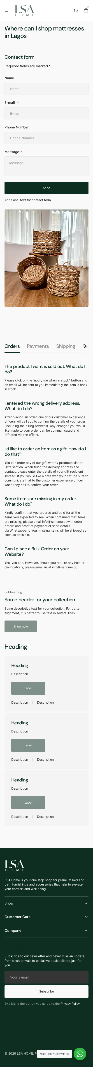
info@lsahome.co (54, 521)
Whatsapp (17, 530)
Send (46, 188)
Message (12, 152)
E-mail (10, 102)
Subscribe (46, 991)
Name (9, 78)
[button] (7, 11)
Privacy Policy (70, 1003)
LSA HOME (25, 1053)
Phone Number (17, 127)
